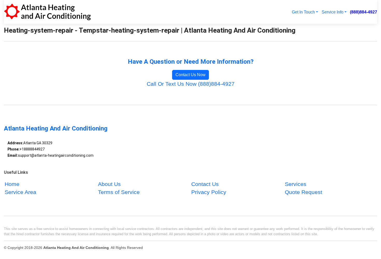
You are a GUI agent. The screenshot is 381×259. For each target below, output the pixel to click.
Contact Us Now (190, 75)
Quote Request (303, 192)
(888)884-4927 (363, 12)
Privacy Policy (208, 192)
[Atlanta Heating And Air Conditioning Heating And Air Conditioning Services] (47, 12)
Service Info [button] (332, 12)
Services (295, 184)
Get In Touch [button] (303, 12)
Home (12, 184)
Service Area (20, 192)
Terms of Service (119, 192)
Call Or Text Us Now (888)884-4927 (191, 84)
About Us (109, 184)
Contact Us (205, 184)
